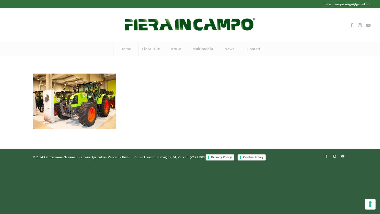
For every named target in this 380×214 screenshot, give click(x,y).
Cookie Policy (253, 157)
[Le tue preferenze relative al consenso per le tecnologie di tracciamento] (370, 204)
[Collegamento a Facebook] (351, 25)
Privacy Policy (221, 157)
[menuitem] (125, 49)
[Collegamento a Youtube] (368, 25)
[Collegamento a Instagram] (360, 25)
